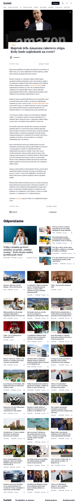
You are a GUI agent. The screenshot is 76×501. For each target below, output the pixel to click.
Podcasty (36, 7)
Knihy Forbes (67, 7)
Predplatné (55, 3)
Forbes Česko (54, 415)
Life (21, 7)
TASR (53, 232)
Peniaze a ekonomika (13, 7)
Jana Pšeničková (54, 390)
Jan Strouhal (6, 390)
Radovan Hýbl (6, 257)
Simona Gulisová (54, 318)
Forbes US (6, 467)
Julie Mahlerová (55, 263)
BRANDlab (50, 7)
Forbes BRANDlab (56, 253)
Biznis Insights (43, 7)
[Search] (66, 3)
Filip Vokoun (30, 465)
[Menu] (71, 3)
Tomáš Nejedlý (30, 413)
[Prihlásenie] (62, 3)
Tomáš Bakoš (30, 390)
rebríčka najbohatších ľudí (39, 103)
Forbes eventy (58, 7)
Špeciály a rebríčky (27, 7)
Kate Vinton (18, 198)
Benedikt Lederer (54, 364)
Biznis (4, 7)
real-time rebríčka (35, 85)
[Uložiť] (72, 233)
